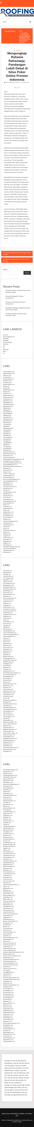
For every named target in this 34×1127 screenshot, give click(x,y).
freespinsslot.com (8, 837)
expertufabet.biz (7, 411)
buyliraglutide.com (8, 402)
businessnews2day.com (9, 943)
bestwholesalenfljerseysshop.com (12, 462)
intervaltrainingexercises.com (11, 977)
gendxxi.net (6, 926)
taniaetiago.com (7, 541)
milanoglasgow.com (8, 711)
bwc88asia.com (7, 494)
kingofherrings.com (8, 662)
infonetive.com (7, 687)
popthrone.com (7, 797)
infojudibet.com (7, 789)
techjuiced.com (7, 393)
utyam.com (6, 528)
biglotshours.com (7, 400)
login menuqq (17, 1085)
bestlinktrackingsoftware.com (11, 985)
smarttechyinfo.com (8, 828)
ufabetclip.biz (6, 410)
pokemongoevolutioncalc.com (11, 1023)
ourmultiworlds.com (8, 576)
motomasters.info (8, 928)
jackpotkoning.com (8, 1010)
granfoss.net (6, 718)
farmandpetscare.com (9, 872)
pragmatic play (8, 1070)
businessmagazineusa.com (10, 937)
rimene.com (6, 698)
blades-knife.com (7, 899)
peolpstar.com (7, 596)
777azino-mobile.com (9, 473)
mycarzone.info (7, 930)
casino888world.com (8, 972)
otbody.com (6, 638)
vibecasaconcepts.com (9, 932)
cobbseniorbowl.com (8, 475)
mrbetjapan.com (7, 663)
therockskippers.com (8, 716)
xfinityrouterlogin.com (9, 734)
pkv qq (15, 1060)
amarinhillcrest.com (8, 621)
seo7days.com (7, 669)
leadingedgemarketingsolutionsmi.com (13, 459)
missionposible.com (8, 731)
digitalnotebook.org (8, 830)
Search (5, 269)
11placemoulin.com (8, 820)
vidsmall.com (6, 941)
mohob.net (6, 824)
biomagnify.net (7, 552)
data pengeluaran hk (8, 336)
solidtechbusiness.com (9, 948)
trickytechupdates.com (9, 740)
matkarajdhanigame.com (10, 795)
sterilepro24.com (7, 946)
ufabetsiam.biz (7, 415)
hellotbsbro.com (7, 870)
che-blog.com (7, 802)
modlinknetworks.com (9, 1012)
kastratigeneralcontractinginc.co (12, 461)
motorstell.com (7, 605)
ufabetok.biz (6, 444)
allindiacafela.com (8, 720)
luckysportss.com (8, 1016)
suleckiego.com (7, 751)
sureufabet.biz (7, 435)
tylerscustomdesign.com (9, 598)
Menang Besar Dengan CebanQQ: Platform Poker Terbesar (17, 253)
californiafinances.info (9, 693)
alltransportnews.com (9, 452)
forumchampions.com (9, 583)
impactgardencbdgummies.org (11, 546)
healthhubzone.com (8, 390)
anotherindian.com (8, 537)
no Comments (25, 82)
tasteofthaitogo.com (8, 676)
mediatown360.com (8, 727)
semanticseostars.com (9, 853)
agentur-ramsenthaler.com (10, 921)
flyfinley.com (6, 806)
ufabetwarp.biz (7, 408)
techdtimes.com (7, 380)
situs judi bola (19, 1080)
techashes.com (7, 375)
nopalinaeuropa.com (8, 550)
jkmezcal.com (7, 975)
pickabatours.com (8, 782)
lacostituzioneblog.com (9, 530)
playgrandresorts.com (9, 1034)
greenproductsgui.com (9, 844)
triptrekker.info (7, 924)
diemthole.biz (6, 652)
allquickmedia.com (8, 656)
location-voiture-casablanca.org (11, 955)
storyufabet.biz (7, 439)
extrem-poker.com (8, 495)
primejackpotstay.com (9, 1028)
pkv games (17, 50)
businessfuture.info (8, 788)
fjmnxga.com (6, 682)
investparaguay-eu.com (9, 492)
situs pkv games (7, 342)
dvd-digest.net (7, 702)
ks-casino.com (7, 497)
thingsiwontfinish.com (9, 1041)
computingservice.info (9, 873)
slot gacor (16, 1070)
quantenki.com (7, 935)
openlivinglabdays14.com (10, 464)
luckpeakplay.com (8, 1017)
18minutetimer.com (8, 851)
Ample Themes (18, 1121)
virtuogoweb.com (7, 399)
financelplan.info (7, 786)
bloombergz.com (7, 629)
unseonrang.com (7, 879)
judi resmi (11, 1068)
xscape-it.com (7, 472)
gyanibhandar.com (8, 406)
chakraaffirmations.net (9, 811)
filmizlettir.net (6, 574)
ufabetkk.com (6, 654)
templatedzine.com (8, 512)
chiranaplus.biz (7, 705)
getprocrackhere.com (9, 1003)
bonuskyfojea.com (8, 990)
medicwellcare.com (8, 939)
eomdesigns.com (7, 923)
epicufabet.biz (7, 441)
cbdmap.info (6, 791)
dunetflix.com (6, 519)
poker (4, 351)
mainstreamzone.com (9, 855)
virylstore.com (7, 603)
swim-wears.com (7, 592)
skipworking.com (7, 643)
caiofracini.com (7, 875)
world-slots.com (7, 799)
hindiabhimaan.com (8, 742)
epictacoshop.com (8, 689)
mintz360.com (7, 822)
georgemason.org (8, 771)
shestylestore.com (8, 1039)
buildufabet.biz (7, 450)
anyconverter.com (8, 647)
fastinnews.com (7, 1005)
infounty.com (6, 490)
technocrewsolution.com (9, 610)
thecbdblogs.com (7, 745)
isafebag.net (6, 627)
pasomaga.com (7, 545)
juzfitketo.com (7, 543)
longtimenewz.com (8, 1014)
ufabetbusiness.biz (8, 419)
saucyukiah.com (7, 570)
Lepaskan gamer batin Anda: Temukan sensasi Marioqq (16, 260)
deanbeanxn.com (8, 793)
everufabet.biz (7, 446)
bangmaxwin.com (8, 685)
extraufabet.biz (7, 424)
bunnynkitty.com (7, 678)
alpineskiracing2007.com (10, 722)
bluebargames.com (8, 585)
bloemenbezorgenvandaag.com (12, 672)
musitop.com (6, 526)
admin (7, 82)
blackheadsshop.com (9, 954)
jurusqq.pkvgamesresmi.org (19, 1094)
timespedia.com (7, 649)
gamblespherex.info (8, 919)
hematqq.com (8, 1085)
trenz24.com (6, 641)
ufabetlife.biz (6, 426)
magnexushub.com (8, 397)
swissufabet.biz (7, 417)
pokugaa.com (7, 1030)
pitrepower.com (7, 725)
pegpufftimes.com (8, 579)
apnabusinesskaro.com (9, 749)
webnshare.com (7, 859)
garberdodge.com (8, 590)
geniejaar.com (7, 817)
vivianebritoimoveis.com (9, 614)
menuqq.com (8, 1060)
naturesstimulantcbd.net (9, 548)
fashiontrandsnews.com (9, 453)
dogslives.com (7, 890)
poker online (17, 1087)
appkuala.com (7, 667)
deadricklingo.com (8, 915)
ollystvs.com (6, 886)
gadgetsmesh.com (8, 864)
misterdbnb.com (7, 974)
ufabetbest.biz (7, 433)
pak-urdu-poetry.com (9, 881)
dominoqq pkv (22, 1060)
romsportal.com (7, 1036)
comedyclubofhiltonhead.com (11, 959)
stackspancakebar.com (9, 707)
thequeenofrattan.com (9, 895)
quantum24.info (7, 934)
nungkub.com (7, 535)
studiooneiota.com (8, 903)
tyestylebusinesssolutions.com (11, 979)
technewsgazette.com (9, 658)
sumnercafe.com (7, 517)
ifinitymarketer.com (8, 1008)
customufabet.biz (7, 437)
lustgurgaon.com (7, 815)
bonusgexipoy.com (8, 994)
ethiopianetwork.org (8, 862)
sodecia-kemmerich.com (10, 968)
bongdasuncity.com (8, 833)
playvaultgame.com (8, 1032)
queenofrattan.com (8, 893)
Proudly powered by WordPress (11, 1120)
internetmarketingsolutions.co (11, 884)
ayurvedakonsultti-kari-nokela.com (12, 466)
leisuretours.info (7, 868)
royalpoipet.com (7, 981)
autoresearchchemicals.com (11, 747)
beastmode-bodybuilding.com (11, 784)
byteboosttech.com (8, 395)
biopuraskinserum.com (9, 691)
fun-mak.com (6, 970)
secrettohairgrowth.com (9, 674)
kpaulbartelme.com (8, 957)
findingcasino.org (7, 904)
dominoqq (6, 338)
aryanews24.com (7, 470)
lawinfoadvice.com (8, 514)
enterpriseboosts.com (9, 631)
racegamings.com (8, 1027)
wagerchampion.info (8, 912)
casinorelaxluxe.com (8, 996)
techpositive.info (7, 877)
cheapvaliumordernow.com (10, 965)
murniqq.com (17, 1082)
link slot (22, 1090)
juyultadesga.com (8, 484)
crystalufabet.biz (7, 442)
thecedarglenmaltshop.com (10, 769)
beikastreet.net (7, 572)
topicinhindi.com (7, 773)
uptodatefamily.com (8, 525)
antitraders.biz (7, 468)
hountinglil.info (7, 810)
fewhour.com (6, 850)
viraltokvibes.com (8, 612)
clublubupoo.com (7, 986)
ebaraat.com (6, 391)
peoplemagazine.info (9, 373)
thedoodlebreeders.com (9, 501)
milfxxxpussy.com (8, 523)
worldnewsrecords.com (9, 944)
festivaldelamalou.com (9, 587)
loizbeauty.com (7, 645)
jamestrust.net (7, 640)
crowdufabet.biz (7, 448)
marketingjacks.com (8, 736)
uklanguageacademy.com (10, 775)
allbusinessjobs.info (8, 779)
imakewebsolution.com (9, 800)
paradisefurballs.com (9, 839)
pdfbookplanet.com (8, 892)
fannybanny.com (7, 1006)
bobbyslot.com (7, 819)
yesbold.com (6, 388)
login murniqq (26, 1085)
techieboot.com (7, 382)
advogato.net (6, 625)
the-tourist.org (7, 623)
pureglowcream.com (8, 671)
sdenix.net (6, 620)
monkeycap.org (7, 618)
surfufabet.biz (7, 431)
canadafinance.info (8, 694)
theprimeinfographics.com (10, 963)
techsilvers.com (7, 506)
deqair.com (6, 504)
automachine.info (8, 908)
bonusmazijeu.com (8, 988)
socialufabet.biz (7, 430)
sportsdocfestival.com (9, 1038)
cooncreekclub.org (8, 578)
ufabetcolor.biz (7, 422)
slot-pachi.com (7, 835)
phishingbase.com (8, 1025)
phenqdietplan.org (8, 515)
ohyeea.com (6, 532)
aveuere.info (6, 841)
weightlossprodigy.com (9, 826)
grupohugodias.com (8, 503)
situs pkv (18, 1065)
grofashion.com (7, 1021)
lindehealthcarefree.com (9, 777)
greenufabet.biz (7, 421)
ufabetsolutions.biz (8, 428)
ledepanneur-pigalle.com (10, 700)
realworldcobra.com (8, 906)
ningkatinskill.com (8, 508)
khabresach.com (7, 744)
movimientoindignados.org (10, 521)
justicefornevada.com (9, 866)
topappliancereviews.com (10, 738)
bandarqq (5, 340)
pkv (4, 346)
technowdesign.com (8, 477)
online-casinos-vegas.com (10, 733)
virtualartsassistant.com (9, 961)
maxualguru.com (7, 831)
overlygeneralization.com (10, 861)
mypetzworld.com (8, 488)
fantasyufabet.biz (7, 413)
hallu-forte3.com (7, 713)
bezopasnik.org (7, 680)
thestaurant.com (7, 983)
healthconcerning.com (9, 846)
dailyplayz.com (7, 1001)
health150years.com (8, 607)
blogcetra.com (7, 882)
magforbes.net (7, 616)
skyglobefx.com (7, 917)
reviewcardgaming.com (9, 950)
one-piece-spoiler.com (9, 901)
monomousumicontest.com (10, 913)
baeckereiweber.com (8, 371)
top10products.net (8, 780)
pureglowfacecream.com (10, 660)
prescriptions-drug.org (9, 609)
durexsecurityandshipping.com (11, 479)
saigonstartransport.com (9, 683)
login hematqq (9, 1087)
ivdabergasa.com (8, 483)
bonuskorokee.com (8, 992)
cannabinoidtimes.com (9, 842)
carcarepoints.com (8, 499)
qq (3, 347)
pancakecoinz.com (8, 804)
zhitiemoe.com (7, 534)
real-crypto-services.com (10, 486)
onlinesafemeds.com (8, 404)
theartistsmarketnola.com (10, 703)
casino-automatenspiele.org (10, 634)
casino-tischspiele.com (9, 636)
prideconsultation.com (9, 808)
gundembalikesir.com (9, 384)
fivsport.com (6, 510)
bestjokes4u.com (7, 813)
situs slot (5, 335)
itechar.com (6, 386)
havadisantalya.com (8, 379)
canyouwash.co (7, 377)
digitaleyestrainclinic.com (10, 729)
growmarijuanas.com (9, 857)
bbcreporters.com (8, 455)
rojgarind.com (7, 848)
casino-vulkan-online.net (9, 724)
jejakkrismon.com (8, 651)
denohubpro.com (7, 897)
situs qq (16, 1063)
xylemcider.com (7, 539)
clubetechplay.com (8, 997)
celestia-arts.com (7, 581)
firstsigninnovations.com (9, 589)
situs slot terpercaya (19, 1073)
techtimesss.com (7, 601)
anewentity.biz (7, 665)
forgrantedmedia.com (9, 594)
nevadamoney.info (8, 696)
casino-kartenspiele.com (9, 632)
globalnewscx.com (8, 888)
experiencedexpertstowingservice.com (13, 952)
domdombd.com (7, 999)
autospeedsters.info (8, 910)
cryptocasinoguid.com (9, 457)
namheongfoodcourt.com (10, 709)
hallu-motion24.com (8, 714)
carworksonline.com (8, 600)
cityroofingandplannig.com (10, 481)
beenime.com (7, 966)
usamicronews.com (8, 1019)
